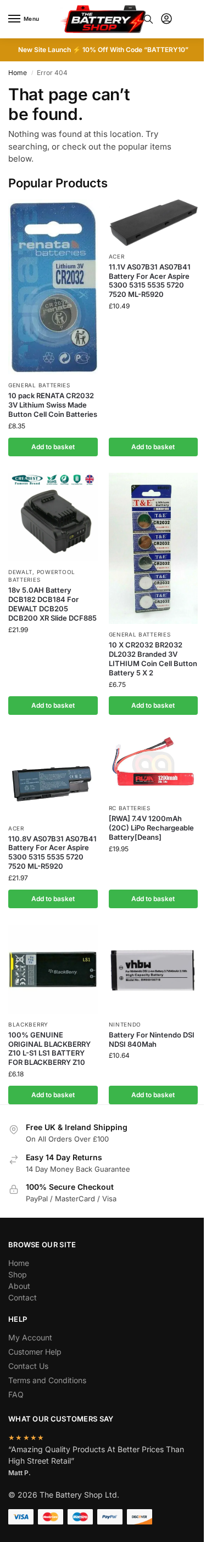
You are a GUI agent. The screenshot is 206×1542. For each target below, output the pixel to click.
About (19, 1286)
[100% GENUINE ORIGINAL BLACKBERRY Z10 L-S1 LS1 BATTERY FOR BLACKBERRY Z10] (53, 969)
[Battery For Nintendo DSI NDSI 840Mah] (153, 969)
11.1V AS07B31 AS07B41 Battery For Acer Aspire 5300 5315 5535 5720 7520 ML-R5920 (150, 280)
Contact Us (28, 1366)
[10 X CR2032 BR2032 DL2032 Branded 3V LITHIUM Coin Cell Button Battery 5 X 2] (153, 548)
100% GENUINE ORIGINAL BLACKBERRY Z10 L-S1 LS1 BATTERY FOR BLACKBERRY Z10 (49, 1048)
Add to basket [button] (53, 447)
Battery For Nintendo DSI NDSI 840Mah (151, 1039)
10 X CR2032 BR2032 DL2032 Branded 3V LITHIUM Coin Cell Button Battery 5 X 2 (153, 658)
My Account (30, 1337)
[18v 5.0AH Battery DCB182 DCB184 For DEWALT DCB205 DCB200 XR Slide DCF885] (53, 517)
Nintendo (125, 1024)
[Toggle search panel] (148, 19)
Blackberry (28, 1024)
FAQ (16, 1394)
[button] (189, 19)
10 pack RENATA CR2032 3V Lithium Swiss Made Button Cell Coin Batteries (52, 405)
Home (17, 72)
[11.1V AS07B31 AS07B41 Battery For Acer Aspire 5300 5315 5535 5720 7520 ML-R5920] (153, 222)
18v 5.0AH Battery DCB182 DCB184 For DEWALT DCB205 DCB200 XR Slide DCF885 (52, 604)
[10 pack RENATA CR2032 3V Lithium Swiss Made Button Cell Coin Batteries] (53, 287)
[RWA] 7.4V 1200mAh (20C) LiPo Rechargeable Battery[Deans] (151, 827)
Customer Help (35, 1351)
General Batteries (39, 385)
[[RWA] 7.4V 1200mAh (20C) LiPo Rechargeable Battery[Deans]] (153, 764)
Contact (22, 1297)
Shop (17, 1274)
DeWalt (20, 572)
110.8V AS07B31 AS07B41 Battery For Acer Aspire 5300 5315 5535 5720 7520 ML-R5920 (52, 852)
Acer (117, 256)
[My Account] (166, 19)
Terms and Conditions (47, 1380)
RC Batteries (130, 808)
